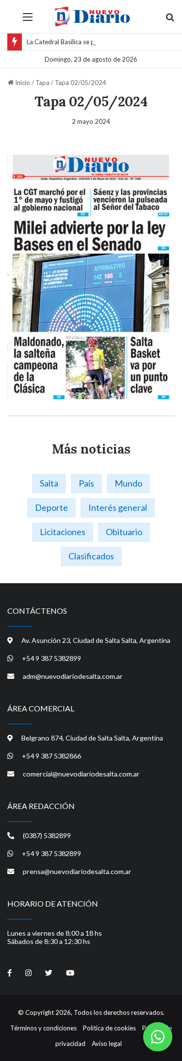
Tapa (42, 82)
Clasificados (91, 556)
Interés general (117, 507)
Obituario (124, 531)
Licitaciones (62, 531)
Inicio (22, 82)
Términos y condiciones (43, 1028)
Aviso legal (107, 1043)
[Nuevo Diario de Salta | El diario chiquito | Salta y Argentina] (91, 16)
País (86, 483)
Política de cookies (109, 1028)
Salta (49, 483)
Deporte (51, 507)
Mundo (128, 483)
